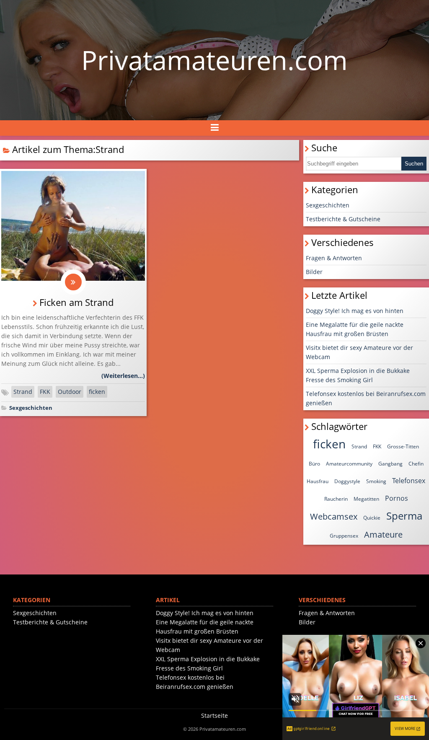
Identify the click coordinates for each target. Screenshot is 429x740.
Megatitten (366, 498)
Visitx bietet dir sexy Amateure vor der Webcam (359, 352)
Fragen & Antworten (334, 258)
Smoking (376, 481)
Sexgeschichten (30, 407)
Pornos (396, 498)
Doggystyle (347, 481)
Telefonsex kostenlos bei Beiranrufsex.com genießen (366, 398)
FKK (45, 392)
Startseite (214, 715)
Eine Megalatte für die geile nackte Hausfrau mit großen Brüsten (354, 329)
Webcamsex (333, 516)
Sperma (404, 516)
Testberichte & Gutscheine (343, 219)
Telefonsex (408, 480)
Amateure (383, 534)
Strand (22, 392)
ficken (97, 392)
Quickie (371, 517)
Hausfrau (317, 481)
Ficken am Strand (76, 302)
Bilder (314, 272)
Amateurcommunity (349, 463)
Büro (314, 463)
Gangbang (390, 463)
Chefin (416, 463)
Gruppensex (344, 535)
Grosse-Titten (403, 446)
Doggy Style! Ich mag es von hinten (354, 311)
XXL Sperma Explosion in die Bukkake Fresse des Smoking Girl (358, 375)
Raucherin (336, 498)
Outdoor (69, 392)
